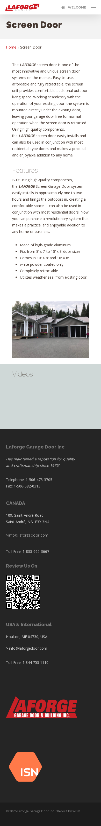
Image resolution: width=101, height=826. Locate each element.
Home (11, 47)
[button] (93, 7)
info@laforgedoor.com (28, 535)
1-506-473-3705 (39, 479)
